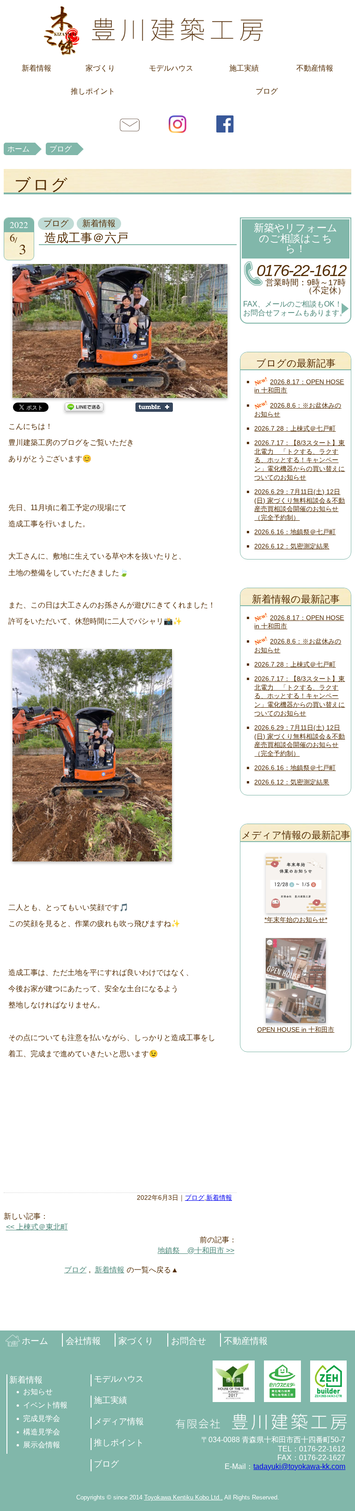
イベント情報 (45, 1405)
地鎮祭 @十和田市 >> (196, 1250)
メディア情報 (119, 1421)
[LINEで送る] (84, 406)
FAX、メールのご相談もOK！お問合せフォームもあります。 (295, 308)
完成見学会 (41, 1418)
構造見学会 (41, 1432)
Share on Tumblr (154, 407)
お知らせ (38, 1392)
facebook (225, 123)
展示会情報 (41, 1445)
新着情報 (36, 68)
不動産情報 (314, 68)
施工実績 (244, 68)
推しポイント (93, 91)
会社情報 (83, 1341)
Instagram (177, 123)
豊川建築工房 (177, 30)
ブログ (267, 91)
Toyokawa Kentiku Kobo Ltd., (183, 1497)
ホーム (18, 149)
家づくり (100, 68)
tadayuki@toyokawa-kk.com (299, 1466)
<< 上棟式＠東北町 (37, 1227)
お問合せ (130, 123)
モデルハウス (171, 68)
